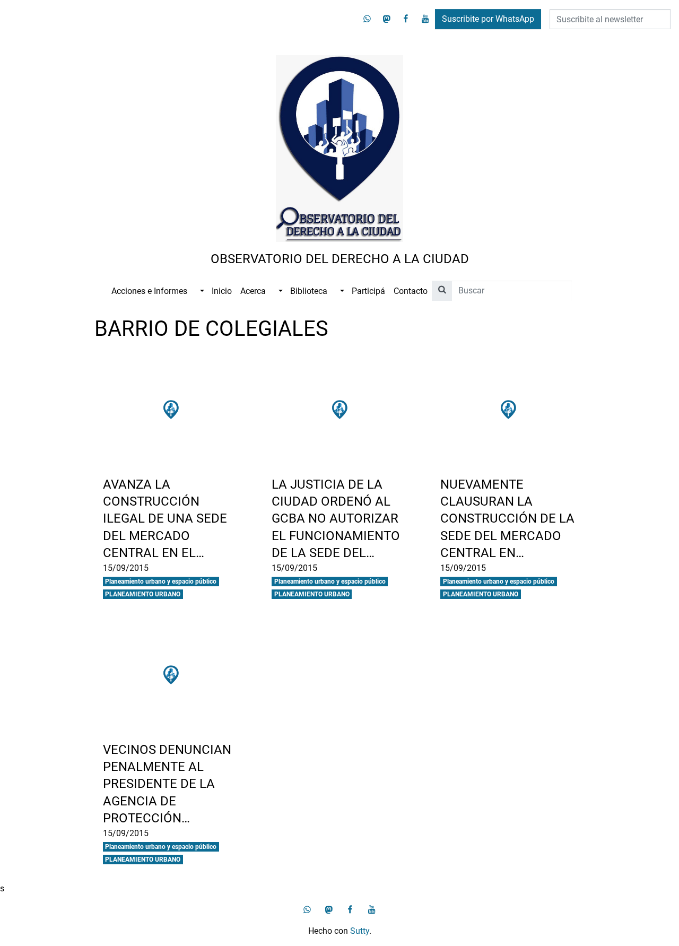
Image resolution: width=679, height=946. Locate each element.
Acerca (253, 291)
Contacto (411, 291)
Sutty (359, 931)
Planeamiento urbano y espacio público (160, 581)
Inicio (222, 291)
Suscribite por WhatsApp (488, 19)
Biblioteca (308, 291)
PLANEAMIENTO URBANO (142, 594)
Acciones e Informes (149, 291)
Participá (368, 291)
